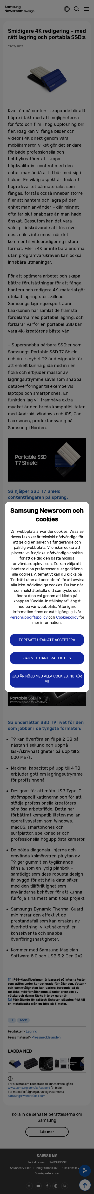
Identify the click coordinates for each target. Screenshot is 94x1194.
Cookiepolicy (67, 617)
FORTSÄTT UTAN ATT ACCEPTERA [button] (47, 640)
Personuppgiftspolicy (28, 617)
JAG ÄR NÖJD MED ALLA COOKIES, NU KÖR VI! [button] (47, 678)
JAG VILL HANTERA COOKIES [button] (47, 658)
